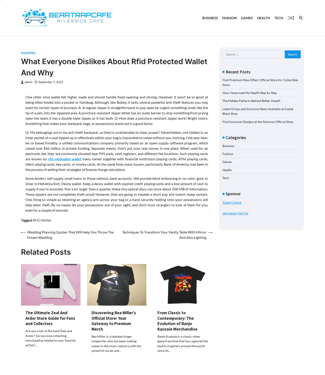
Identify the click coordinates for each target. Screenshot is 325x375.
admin (28, 82)
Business (210, 18)
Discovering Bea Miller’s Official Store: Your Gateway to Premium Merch (114, 321)
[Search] (300, 18)
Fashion (229, 18)
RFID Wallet (42, 220)
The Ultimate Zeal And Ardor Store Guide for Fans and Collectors (50, 318)
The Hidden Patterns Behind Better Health (251, 101)
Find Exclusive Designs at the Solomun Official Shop (257, 122)
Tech (278, 18)
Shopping (28, 53)
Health (263, 18)
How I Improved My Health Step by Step (249, 93)
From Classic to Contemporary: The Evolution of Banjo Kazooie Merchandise (177, 321)
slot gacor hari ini (235, 213)
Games (247, 18)
